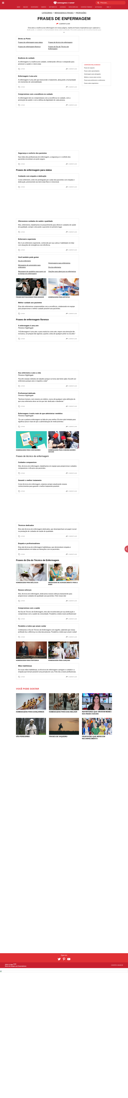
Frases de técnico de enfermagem (60, 42)
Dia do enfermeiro (24, 261)
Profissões (81, 13)
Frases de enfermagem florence (29, 47)
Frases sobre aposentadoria (91, 71)
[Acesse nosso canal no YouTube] (69, 959)
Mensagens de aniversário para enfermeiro (29, 266)
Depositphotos (22, 966)
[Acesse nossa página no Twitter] (59, 959)
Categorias (47, 13)
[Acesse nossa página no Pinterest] (64, 959)
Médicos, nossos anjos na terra (92, 77)
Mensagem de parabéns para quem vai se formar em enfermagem (32, 272)
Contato (114, 965)
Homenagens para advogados (92, 74)
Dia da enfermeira (54, 267)
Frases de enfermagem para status (30, 42)
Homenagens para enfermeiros (59, 263)
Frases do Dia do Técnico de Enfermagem (58, 48)
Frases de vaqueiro (89, 68)
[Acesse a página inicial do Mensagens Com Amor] (64, 3)
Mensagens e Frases (64, 13)
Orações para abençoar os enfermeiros (62, 271)
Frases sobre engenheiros (91, 83)
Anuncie (120, 965)
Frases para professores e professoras (94, 80)
